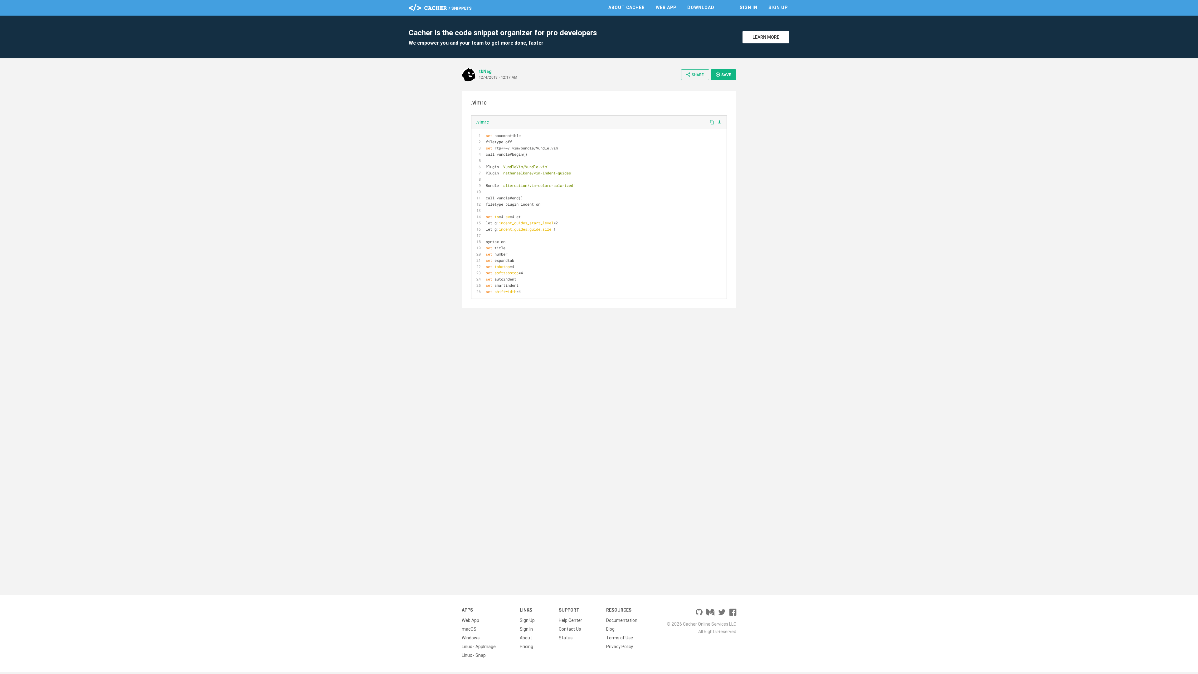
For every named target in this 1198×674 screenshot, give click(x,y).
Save (723, 74)
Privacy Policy (619, 646)
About (526, 638)
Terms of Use (619, 638)
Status (565, 638)
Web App (666, 7)
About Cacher (626, 7)
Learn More (765, 37)
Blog (610, 629)
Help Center (570, 620)
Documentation (621, 620)
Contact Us (570, 629)
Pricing (526, 646)
